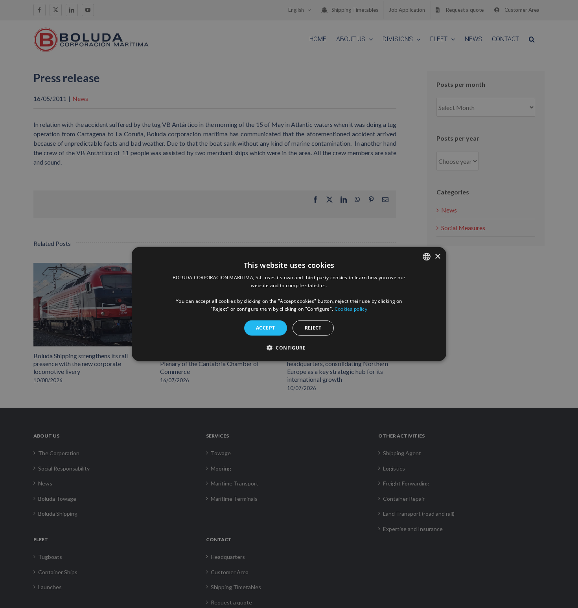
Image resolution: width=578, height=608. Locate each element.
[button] (289, 347)
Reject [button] (313, 327)
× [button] (437, 256)
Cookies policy (351, 308)
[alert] (289, 304)
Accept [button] (265, 327)
